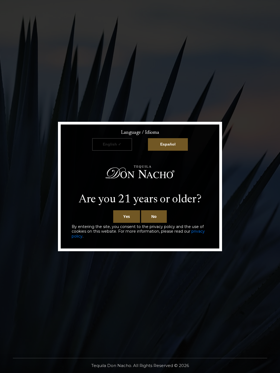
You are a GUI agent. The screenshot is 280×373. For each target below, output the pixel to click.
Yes (126, 216)
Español (168, 144)
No (154, 216)
